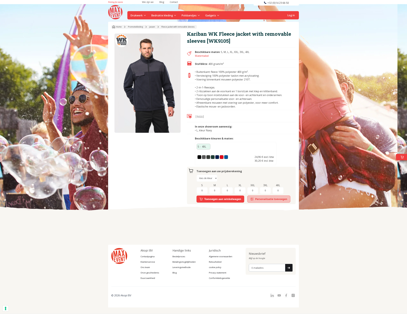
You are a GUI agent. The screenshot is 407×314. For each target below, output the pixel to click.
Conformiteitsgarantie (219, 278)
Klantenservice (148, 261)
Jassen (152, 26)
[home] (115, 11)
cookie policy (215, 267)
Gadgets (210, 15)
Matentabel (202, 56)
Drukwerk (137, 15)
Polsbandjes (189, 15)
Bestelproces (178, 256)
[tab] (203, 146)
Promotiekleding (135, 26)
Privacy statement (217, 272)
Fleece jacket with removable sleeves (177, 26)
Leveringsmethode (181, 267)
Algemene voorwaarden (220, 256)
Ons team (145, 267)
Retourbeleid (215, 261)
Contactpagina (148, 256)
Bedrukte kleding (162, 15)
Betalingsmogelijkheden (184, 261)
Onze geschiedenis (150, 272)
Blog (174, 272)
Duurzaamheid (148, 278)
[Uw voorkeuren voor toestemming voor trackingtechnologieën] (6, 308)
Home (119, 26)
